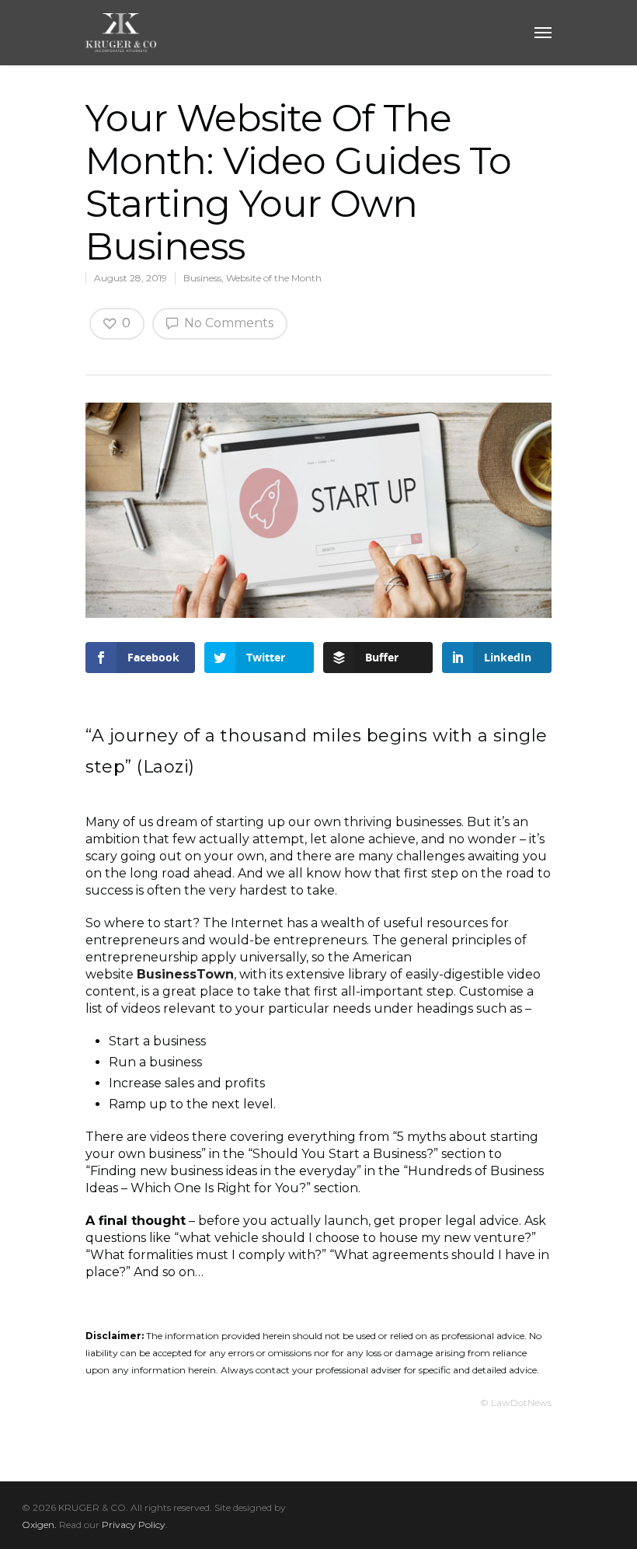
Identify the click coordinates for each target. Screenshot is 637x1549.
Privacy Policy (133, 1524)
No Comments (227, 323)
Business (202, 278)
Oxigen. (39, 1524)
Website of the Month (274, 278)
